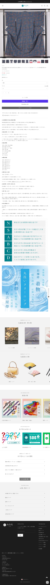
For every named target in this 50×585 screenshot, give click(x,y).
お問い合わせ (41, 538)
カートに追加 (25, 97)
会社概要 (40, 548)
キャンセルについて (42, 526)
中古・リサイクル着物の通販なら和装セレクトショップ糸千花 (12, 552)
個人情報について (42, 534)
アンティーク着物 (42, 542)
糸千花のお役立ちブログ (43, 540)
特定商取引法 (41, 532)
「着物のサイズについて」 (16, 181)
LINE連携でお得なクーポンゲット (25, 1)
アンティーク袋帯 (42, 546)
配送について (41, 530)
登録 (20, 535)
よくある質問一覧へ (25, 479)
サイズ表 (46, 86)
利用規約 (40, 528)
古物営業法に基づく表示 (43, 536)
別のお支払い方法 (25, 104)
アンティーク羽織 (42, 544)
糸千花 (3, 65)
